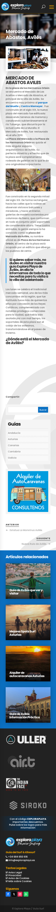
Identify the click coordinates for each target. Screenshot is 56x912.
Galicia (12, 457)
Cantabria (14, 451)
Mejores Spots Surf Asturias (22, 633)
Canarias (13, 445)
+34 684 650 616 (18, 856)
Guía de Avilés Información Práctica (24, 715)
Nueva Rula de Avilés (34, 544)
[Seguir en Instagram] (20, 894)
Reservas (43, 897)
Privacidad (14, 875)
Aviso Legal (15, 872)
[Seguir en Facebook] (8, 894)
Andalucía (14, 433)
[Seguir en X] (14, 894)
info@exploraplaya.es (22, 860)
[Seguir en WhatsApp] (26, 894)
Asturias (13, 439)
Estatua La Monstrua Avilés (26, 530)
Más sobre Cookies (20, 881)
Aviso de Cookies (18, 878)
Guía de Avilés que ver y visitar (26, 592)
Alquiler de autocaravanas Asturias (26, 674)
